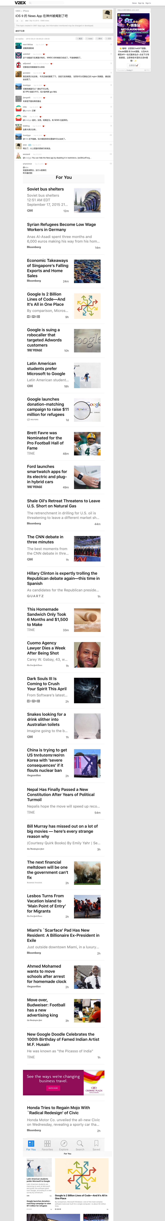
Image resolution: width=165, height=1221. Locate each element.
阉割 (80, 38)
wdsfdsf (26, 54)
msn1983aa (28, 44)
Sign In (148, 3)
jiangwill (26, 97)
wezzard (26, 154)
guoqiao (26, 72)
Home (134, 3)
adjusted (27, 63)
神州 (100, 38)
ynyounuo (27, 163)
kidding (26, 125)
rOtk (25, 107)
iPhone (26, 10)
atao (26, 20)
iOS (109, 38)
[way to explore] (20, 3)
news (90, 38)
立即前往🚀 (133, 65)
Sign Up (141, 3)
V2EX (17, 10)
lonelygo (27, 85)
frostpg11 (130, 70)
